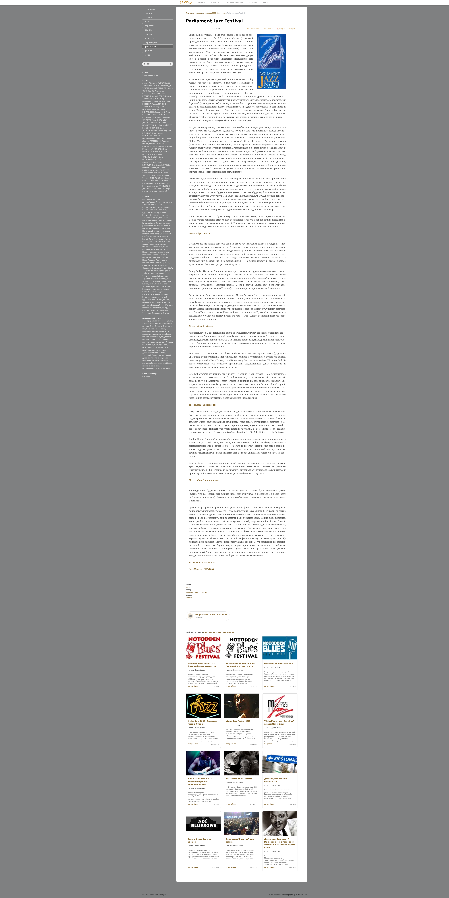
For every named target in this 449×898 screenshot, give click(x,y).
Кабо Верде (155, 234)
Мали (165, 247)
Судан (164, 268)
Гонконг (161, 220)
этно (156, 75)
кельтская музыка (150, 345)
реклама (146, 376)
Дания (152, 223)
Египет (158, 302)
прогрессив (158, 347)
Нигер (164, 308)
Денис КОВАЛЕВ (149, 122)
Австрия (156, 199)
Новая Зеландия (160, 255)
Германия (152, 220)
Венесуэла (155, 215)
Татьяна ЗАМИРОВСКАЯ (153, 178)
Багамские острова (151, 297)
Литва (151, 244)
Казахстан (166, 234)
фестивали (197, 13)
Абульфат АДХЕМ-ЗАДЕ (160, 83)
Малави (168, 305)
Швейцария (147, 284)
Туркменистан (162, 273)
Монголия (156, 308)
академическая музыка (162, 321)
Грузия (145, 223)
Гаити (144, 220)
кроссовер (147, 347)
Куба (149, 241)
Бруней (163, 297)
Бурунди (146, 212)
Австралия (147, 199)
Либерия (154, 305)
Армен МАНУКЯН (159, 104)
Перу (144, 260)
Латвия (167, 241)
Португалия (161, 260)
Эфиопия (155, 286)
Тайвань (154, 271)
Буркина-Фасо (148, 300)
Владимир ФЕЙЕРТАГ (151, 117)
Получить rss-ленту (259, 2)
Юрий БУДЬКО (161, 181)
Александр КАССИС (151, 85)
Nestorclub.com (301, 895)
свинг (161, 350)
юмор (147, 55)
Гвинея (166, 300)
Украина (146, 278)
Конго (164, 302)
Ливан (145, 244)
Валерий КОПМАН (163, 112)
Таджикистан (162, 310)
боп (148, 329)
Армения (146, 204)
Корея (161, 239)
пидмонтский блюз (163, 342)
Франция (146, 281)
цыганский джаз (149, 363)
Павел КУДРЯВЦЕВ (150, 167)
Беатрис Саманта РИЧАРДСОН (156, 186)
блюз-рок (167, 326)
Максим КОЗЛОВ (149, 146)
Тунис (152, 273)
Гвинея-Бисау (148, 302)
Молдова (164, 249)
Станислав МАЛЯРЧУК (159, 175)
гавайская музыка (150, 331)
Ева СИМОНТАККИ (150, 128)
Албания (164, 294)
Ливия (161, 305)
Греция (169, 220)
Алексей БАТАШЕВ (158, 88)
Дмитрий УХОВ (165, 125)
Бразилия (162, 210)
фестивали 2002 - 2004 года (214, 13)
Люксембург (160, 244)
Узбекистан (162, 276)
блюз (144, 75)
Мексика (155, 249)
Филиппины (157, 313)
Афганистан (156, 204)
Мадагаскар (162, 292)
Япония (166, 313)
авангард (146, 321)
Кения (165, 289)
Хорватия (155, 281)
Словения (156, 268)
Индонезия (154, 228)
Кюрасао (152, 292)
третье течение (155, 358)
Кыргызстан (158, 241)
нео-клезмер (155, 334)
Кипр (144, 292)
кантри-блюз (148, 342)
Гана (168, 218)
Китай (145, 239)
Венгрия (145, 215)
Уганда (153, 276)
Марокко (146, 249)
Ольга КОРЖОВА (163, 165)
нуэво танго (155, 337)
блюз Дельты (156, 326)
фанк (165, 358)
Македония (147, 247)
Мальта (145, 294)
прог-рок (163, 345)
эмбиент (146, 366)
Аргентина (167, 202)
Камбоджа (147, 236)
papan (145, 83)
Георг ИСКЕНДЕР (159, 120)
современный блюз (156, 352)
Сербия (154, 265)
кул (143, 329)
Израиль (167, 226)
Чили (169, 281)
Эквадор (166, 284)
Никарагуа (147, 255)
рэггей (155, 350)
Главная (201, 2)
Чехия (163, 281)
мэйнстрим (164, 331)
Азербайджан (148, 202)
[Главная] (187, 2)
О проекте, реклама (234, 2)
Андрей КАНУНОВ (150, 99)
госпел (145, 334)
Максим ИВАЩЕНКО (158, 144)
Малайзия (157, 247)
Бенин (145, 210)
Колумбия (153, 239)
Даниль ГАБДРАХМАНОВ (153, 189)
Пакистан (156, 257)
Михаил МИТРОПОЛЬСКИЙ (154, 149)
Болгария (153, 210)
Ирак (162, 228)
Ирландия (146, 231)
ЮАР (162, 286)
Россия (158, 263)
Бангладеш (147, 207)
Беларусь (157, 207)
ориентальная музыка (159, 339)
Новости (215, 2)
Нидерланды (163, 252)
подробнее (193, 686)
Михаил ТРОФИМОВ (151, 152)
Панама (164, 257)
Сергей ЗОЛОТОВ (161, 170)
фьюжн (155, 360)
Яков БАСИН (164, 183)
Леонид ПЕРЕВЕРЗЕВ (151, 141)
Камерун (157, 236)
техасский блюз (149, 355)
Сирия (152, 310)
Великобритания (158, 212)
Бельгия (165, 207)
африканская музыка (151, 323)
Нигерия (152, 252)
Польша (151, 260)
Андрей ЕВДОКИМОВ (161, 96)
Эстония (146, 286)
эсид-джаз (156, 366)
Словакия (146, 268)
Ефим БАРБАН (157, 130)
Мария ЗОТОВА (165, 146)
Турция (145, 276)
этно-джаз (165, 368)
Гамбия (159, 300)
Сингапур (162, 265)
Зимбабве (158, 226)
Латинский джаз (158, 329)
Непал (145, 252)
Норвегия (146, 257)
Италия (145, 234)
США (170, 268)
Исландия (156, 231)
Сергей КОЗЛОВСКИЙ (152, 173)
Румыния (166, 263)
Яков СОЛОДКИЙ (159, 191)
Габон (162, 218)
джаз (150, 75)
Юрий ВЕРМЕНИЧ (150, 183)
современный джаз (151, 368)
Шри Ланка (155, 294)
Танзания (146, 313)
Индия (145, 228)
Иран (167, 228)
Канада (165, 236)
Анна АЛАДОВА (159, 101)
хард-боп (164, 360)
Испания (165, 231)
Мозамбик (147, 308)
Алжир (159, 202)
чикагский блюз (165, 363)
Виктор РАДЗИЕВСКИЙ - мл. (154, 114)
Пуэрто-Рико (148, 263)
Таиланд (146, 271)
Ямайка (168, 286)
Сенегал (146, 265)
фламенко (146, 360)
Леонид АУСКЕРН (164, 138)
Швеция (157, 284)
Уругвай (154, 278)
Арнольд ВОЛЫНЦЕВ (151, 107)
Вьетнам (154, 218)
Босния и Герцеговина (152, 289)
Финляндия (164, 278)
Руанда (145, 310)
